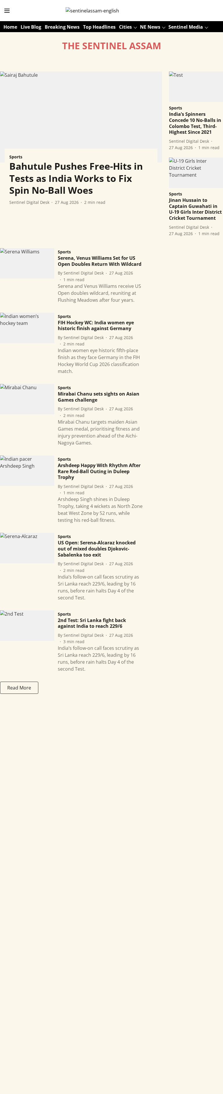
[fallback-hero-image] (81, 117)
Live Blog (31, 27)
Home (10, 27)
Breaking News (62, 27)
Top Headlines (99, 27)
